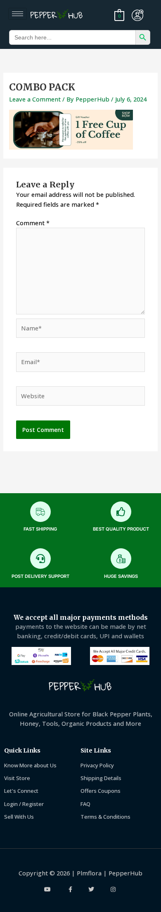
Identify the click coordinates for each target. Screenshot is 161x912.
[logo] (58, 15)
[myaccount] (137, 15)
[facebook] (70, 889)
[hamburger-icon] (17, 14)
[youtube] (48, 889)
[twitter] (91, 889)
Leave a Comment (35, 99)
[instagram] (113, 889)
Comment (33, 223)
